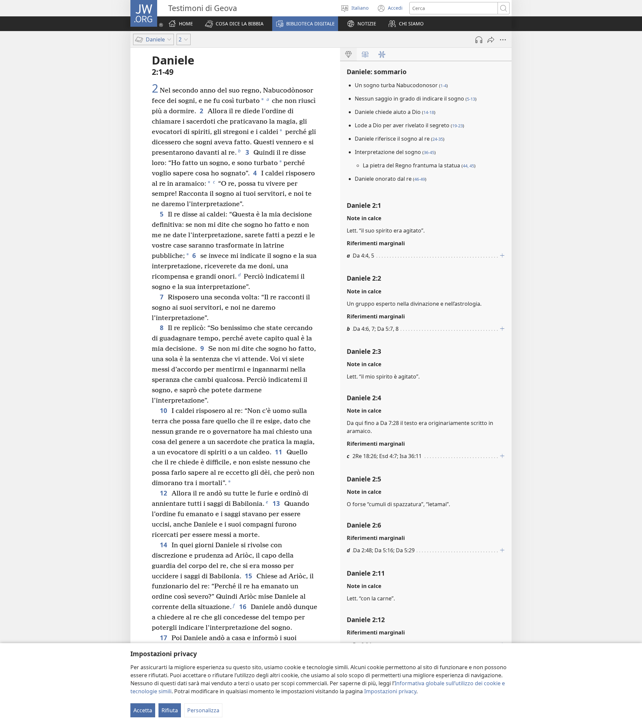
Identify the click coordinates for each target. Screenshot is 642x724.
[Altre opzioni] (503, 40)
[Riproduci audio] (479, 40)
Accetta (142, 710)
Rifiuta (170, 710)
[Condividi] (491, 40)
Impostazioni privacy (390, 691)
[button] (234, 23)
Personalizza (203, 710)
